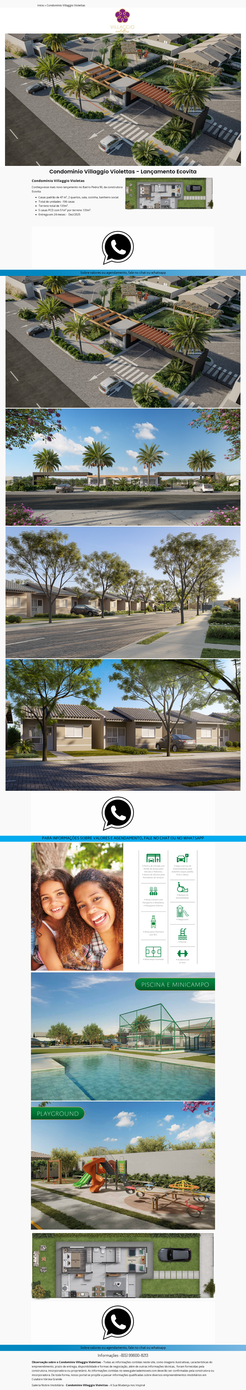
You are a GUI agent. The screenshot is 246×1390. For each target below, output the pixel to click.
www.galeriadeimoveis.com (140, 1370)
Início (40, 5)
